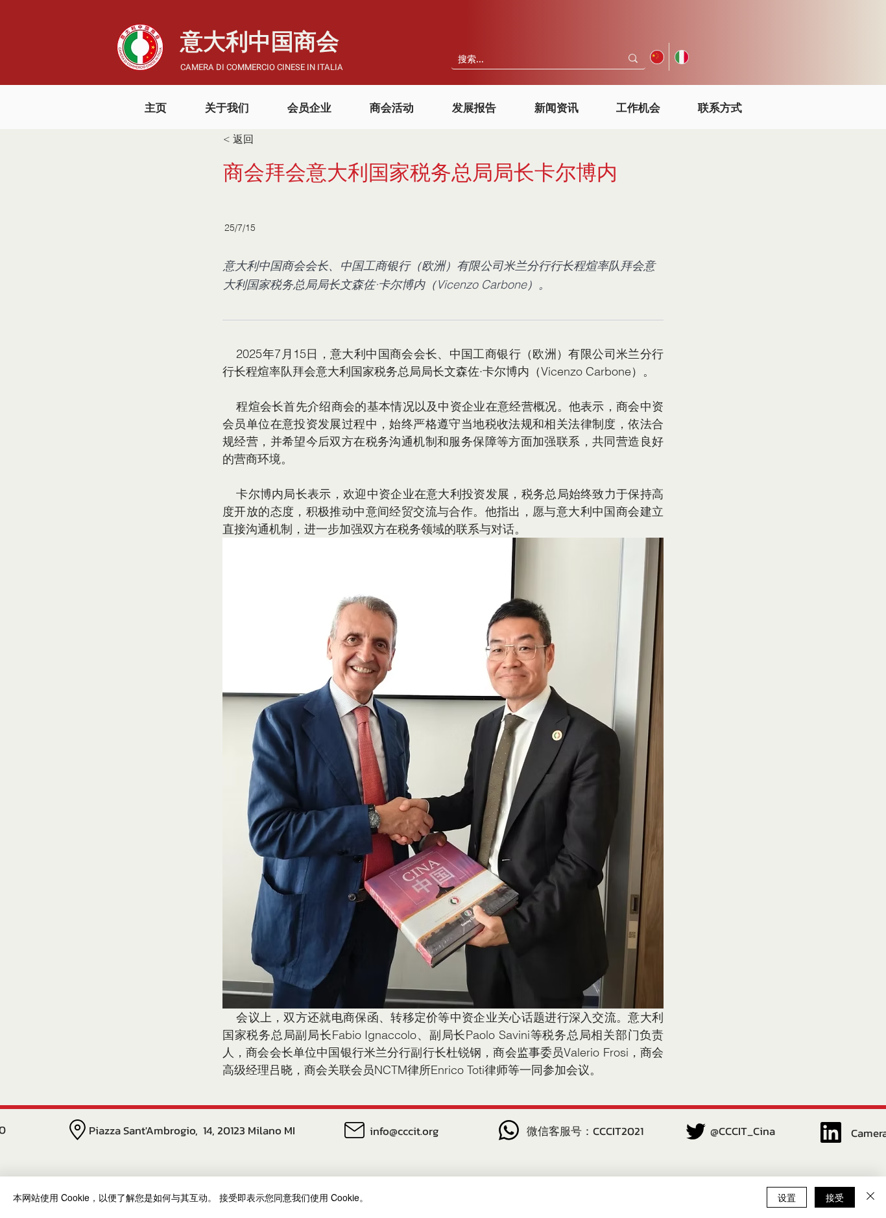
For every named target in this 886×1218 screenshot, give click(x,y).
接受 (835, 1197)
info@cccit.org (404, 1131)
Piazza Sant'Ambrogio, (146, 1130)
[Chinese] (657, 57)
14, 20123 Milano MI (249, 1130)
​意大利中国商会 (259, 42)
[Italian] (681, 57)
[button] (227, 101)
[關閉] (870, 1197)
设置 (787, 1197)
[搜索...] (633, 58)
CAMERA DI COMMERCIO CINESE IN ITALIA (261, 67)
